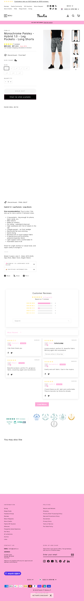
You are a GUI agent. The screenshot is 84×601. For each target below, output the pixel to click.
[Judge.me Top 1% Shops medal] (71, 417)
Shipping (15, 47)
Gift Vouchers (28, 6)
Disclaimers (46, 518)
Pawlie (7, 30)
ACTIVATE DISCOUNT (40, 595)
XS (6, 68)
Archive (6, 536)
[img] (11, 340)
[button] (8, 44)
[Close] (51, 595)
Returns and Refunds (49, 508)
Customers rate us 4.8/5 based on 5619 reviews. (31, 1)
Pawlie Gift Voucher (10, 524)
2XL (7, 73)
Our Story (7, 531)
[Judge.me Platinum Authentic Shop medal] (45, 417)
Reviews (6, 6)
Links (5, 539)
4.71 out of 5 (47, 297)
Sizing (30, 9)
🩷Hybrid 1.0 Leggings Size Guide (17, 264)
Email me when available (20, 97)
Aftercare (7, 526)
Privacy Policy (47, 521)
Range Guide (22, 9)
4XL (20, 73)
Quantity (8, 78)
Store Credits (8, 9)
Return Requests (9, 518)
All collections (8, 534)
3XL (13, 73)
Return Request (38, 6)
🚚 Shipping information (16, 269)
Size (6, 65)
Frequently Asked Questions (12, 529)
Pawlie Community (16, 6)
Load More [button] (42, 404)
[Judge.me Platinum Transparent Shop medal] (54, 417)
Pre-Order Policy (48, 526)
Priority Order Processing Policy (52, 513)
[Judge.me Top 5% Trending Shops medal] (54, 424)
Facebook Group (9, 513)
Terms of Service (48, 524)
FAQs (15, 9)
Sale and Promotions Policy (51, 516)
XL (27, 68)
